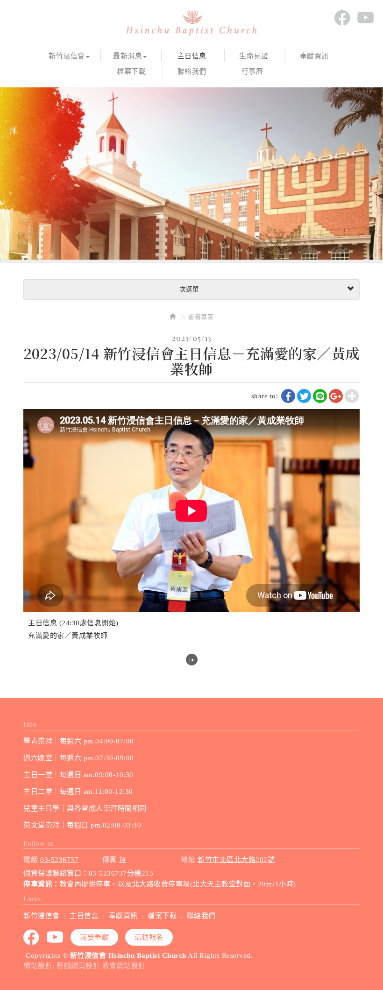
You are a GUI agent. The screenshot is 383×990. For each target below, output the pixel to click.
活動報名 (149, 937)
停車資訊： (41, 884)
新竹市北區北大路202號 (236, 859)
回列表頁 (192, 659)
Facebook (341, 17)
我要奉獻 (94, 937)
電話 (30, 859)
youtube (365, 17)
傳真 (109, 859)
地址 (188, 859)
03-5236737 (59, 859)
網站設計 (37, 965)
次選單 (188, 289)
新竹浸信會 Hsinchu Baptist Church (191, 23)
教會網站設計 (124, 965)
